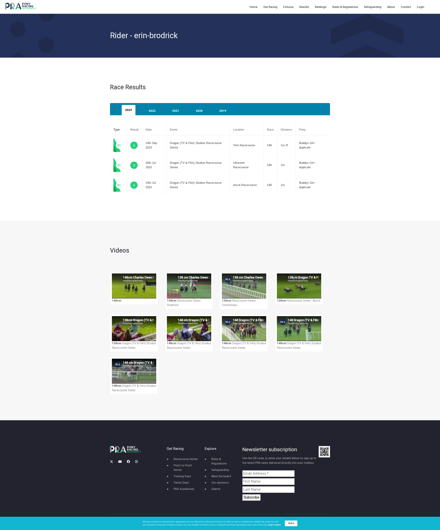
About (391, 7)
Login (420, 7)
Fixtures (288, 7)
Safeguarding (372, 7)
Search (215, 489)
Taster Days (181, 482)
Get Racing (270, 7)
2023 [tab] (128, 110)
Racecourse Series (186, 459)
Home (253, 7)
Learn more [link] (274, 524)
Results (304, 7)
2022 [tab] (152, 111)
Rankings (321, 7)
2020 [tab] (199, 111)
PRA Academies (184, 489)
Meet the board (221, 476)
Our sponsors (220, 482)
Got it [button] (291, 523)
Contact (406, 7)
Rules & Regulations (345, 7)
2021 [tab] (175, 111)
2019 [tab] (222, 111)
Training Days (182, 476)
